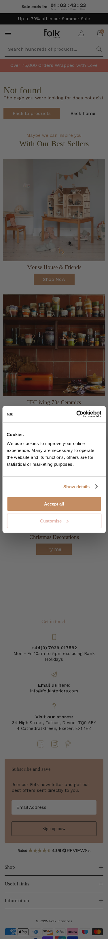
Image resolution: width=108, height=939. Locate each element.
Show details (76, 486)
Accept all (54, 503)
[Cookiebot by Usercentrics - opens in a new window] (76, 414)
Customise (51, 520)
